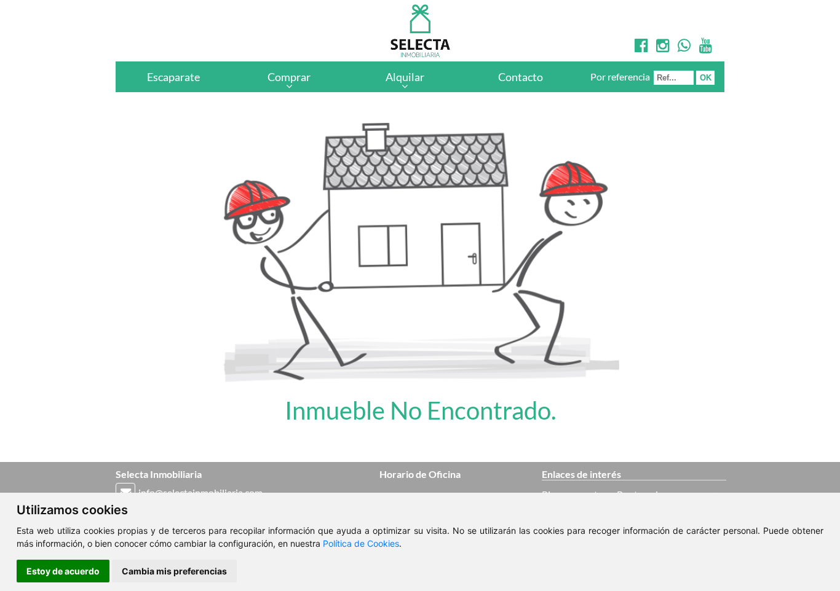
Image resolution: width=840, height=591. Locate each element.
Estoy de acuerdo (63, 571)
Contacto (520, 77)
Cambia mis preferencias (174, 571)
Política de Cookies (361, 543)
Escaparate (173, 77)
